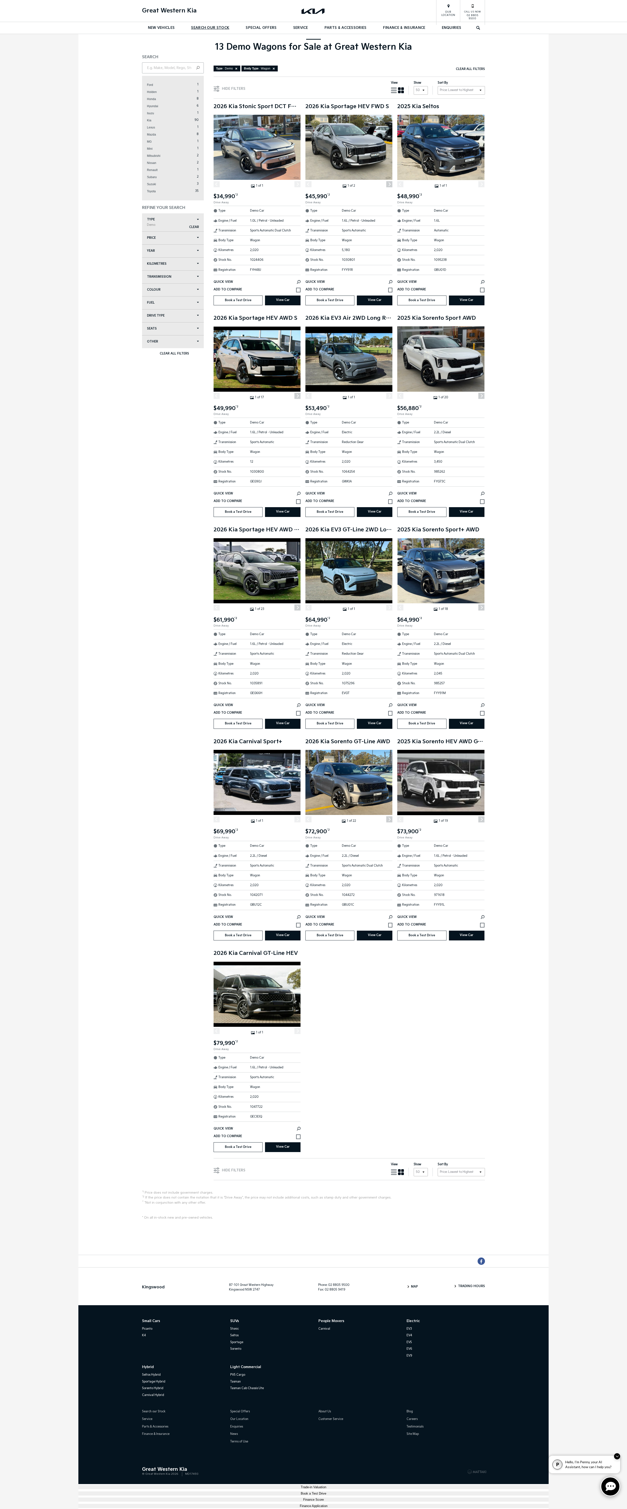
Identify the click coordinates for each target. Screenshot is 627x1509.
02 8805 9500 (472, 15)
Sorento (235, 1349)
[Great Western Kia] (313, 11)
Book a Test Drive (238, 300)
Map (414, 1287)
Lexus (151, 127)
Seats (152, 329)
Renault (152, 170)
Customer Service (330, 1419)
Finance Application (313, 1506)
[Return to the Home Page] (146, 1471)
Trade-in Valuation (313, 1487)
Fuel (151, 303)
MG (149, 141)
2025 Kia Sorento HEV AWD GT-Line (440, 742)
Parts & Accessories (346, 28)
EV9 (409, 1356)
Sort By (443, 83)
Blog (410, 1411)
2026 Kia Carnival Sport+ (248, 742)
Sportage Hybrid (153, 1381)
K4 (144, 1335)
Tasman (235, 1381)
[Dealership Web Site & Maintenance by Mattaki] (476, 1472)
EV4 (409, 1335)
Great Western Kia (169, 10)
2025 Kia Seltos (418, 106)
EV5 (409, 1342)
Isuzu (150, 113)
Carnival (324, 1329)
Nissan (151, 163)
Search (478, 28)
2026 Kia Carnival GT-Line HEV (256, 953)
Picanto (147, 1329)
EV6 (409, 1349)
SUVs (234, 1321)
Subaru (152, 177)
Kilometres (157, 264)
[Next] (297, 184)
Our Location (448, 14)
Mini (150, 148)
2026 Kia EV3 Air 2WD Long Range (348, 318)
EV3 (409, 1329)
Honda (151, 99)
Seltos (234, 1335)
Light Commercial (245, 1367)
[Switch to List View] (394, 90)
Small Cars (151, 1321)
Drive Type (156, 316)
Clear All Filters (174, 353)
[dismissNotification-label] (617, 1456)
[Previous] (217, 184)
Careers (412, 1419)
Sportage (236, 1342)
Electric (413, 1321)
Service (300, 28)
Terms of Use (239, 1441)
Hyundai (152, 106)
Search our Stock (210, 28)
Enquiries (451, 28)
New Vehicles (161, 28)
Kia (149, 120)
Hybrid (148, 1367)
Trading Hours (471, 1286)
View (394, 83)
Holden (152, 92)
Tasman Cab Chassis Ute (247, 1388)
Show (417, 83)
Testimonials (415, 1427)
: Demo (224, 68)
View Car (283, 300)
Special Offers (261, 28)
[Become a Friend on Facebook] (481, 1261)
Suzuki (151, 184)
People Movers (331, 1321)
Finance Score (313, 1499)
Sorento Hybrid (152, 1388)
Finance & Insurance (404, 28)
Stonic (234, 1329)
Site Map (413, 1434)
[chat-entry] (610, 1486)
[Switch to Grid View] (401, 90)
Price (151, 238)
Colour (153, 290)
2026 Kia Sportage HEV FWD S (347, 106)
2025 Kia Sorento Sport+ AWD (438, 530)
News (234, 1434)
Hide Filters (233, 89)
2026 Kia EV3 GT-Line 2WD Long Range (348, 530)
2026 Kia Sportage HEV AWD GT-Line (257, 530)
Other (152, 341)
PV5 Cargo (237, 1375)
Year (151, 251)
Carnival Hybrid (153, 1395)
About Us (324, 1411)
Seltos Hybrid (151, 1375)
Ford (150, 85)
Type (151, 222)
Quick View (223, 282)
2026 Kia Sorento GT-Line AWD (347, 742)
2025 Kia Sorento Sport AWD (436, 318)
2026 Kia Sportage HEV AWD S (255, 318)
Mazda (151, 134)
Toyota (151, 191)
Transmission (159, 277)
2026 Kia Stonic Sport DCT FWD (257, 106)
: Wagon (257, 68)
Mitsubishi (153, 156)
